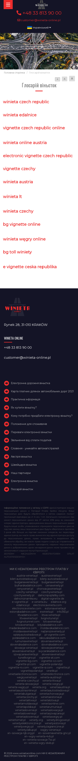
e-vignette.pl (20, 602)
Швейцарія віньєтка (24, 464)
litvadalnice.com (28, 615)
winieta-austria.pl (50, 677)
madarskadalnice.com (23, 628)
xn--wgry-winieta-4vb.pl (39, 736)
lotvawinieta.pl (52, 621)
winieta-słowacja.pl (27, 684)
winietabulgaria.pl (25, 693)
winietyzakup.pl (27, 729)
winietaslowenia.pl (25, 713)
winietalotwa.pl (49, 700)
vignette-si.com (43, 667)
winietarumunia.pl (51, 707)
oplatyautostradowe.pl (27, 634)
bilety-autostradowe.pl (54, 579)
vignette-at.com (49, 657)
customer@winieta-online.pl (40, 20)
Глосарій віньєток (22, 489)
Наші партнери (21, 473)
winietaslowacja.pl (52, 710)
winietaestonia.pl (51, 697)
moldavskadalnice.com (54, 628)
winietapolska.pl (26, 707)
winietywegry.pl (24, 726)
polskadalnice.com (24, 638)
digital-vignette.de (52, 598)
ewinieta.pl (46, 611)
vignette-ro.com (18, 667)
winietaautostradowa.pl (54, 690)
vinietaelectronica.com (22, 674)
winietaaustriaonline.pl (23, 690)
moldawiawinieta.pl (25, 631)
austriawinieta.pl (51, 575)
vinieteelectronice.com (55, 674)
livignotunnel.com (28, 621)
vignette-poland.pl (51, 664)
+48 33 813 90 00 (41, 13)
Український (40, 27)
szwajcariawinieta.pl (26, 654)
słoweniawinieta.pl (53, 654)
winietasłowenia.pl (27, 716)
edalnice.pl (23, 605)
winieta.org (39, 687)
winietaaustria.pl (60, 687)
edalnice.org (58, 602)
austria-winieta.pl (27, 575)
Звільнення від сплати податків (31, 440)
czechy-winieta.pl (27, 592)
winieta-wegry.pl (52, 684)
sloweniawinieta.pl (23, 651)
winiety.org (36, 720)
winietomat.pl (17, 720)
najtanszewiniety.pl (53, 631)
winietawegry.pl (52, 716)
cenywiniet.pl (25, 588)
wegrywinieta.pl (27, 677)
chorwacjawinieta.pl (49, 588)
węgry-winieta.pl (50, 729)
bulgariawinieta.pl (52, 582)
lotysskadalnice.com (50, 624)
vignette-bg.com (27, 661)
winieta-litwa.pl (51, 680)
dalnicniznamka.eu (25, 598)
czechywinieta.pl (51, 592)
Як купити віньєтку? (24, 407)
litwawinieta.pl (28, 618)
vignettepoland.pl (32, 670)
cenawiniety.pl (54, 585)
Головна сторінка (14, 72)
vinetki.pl (52, 670)
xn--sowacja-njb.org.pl (20, 733)
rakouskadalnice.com (52, 638)
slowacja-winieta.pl (26, 647)
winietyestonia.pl (55, 723)
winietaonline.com (52, 703)
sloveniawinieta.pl (52, 641)
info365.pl (63, 611)
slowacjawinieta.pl (52, 647)
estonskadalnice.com (23, 611)
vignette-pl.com (26, 664)
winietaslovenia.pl (26, 710)
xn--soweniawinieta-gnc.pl (54, 733)
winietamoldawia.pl (26, 703)
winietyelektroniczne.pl (26, 723)
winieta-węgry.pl (18, 687)
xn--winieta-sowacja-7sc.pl (39, 739)
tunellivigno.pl (27, 657)
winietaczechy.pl (26, 697)
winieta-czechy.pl (28, 680)
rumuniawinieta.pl (26, 641)
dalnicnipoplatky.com (51, 595)
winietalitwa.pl (28, 700)
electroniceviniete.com (26, 608)
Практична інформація (25, 399)
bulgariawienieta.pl (26, 582)
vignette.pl (63, 667)
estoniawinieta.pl (55, 608)
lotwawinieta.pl (24, 624)
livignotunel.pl (49, 618)
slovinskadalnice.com (54, 644)
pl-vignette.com (55, 634)
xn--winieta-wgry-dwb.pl (39, 743)
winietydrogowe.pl (58, 720)
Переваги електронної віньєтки (31, 432)
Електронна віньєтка (24, 481)
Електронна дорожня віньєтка (30, 383)
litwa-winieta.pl (51, 615)
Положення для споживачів (29, 424)
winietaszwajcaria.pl (52, 713)
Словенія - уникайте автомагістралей (35, 448)
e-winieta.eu (39, 602)
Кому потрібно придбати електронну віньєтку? (42, 415)
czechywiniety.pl (24, 595)
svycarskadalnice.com (52, 651)
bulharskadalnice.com (28, 585)
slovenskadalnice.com (24, 644)
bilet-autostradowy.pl (23, 579)
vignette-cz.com (51, 661)
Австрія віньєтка (21, 456)
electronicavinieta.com (47, 605)
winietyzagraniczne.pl (50, 726)
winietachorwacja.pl (52, 693)
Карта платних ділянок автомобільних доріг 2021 (42, 391)
